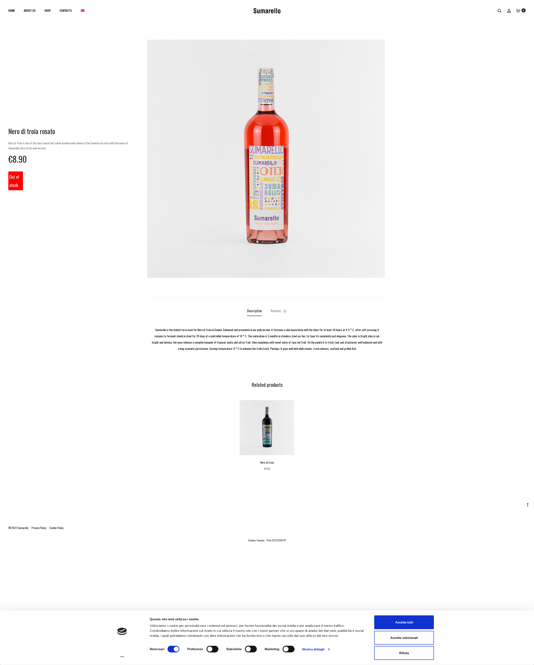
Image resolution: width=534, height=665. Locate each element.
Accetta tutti (404, 622)
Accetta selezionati (404, 637)
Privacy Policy (38, 527)
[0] (518, 10)
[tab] (254, 311)
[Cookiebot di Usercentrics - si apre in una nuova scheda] (122, 657)
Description (254, 310)
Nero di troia (267, 462)
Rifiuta (404, 653)
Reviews (278, 310)
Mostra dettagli (313, 649)
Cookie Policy (56, 527)
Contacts (66, 10)
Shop (47, 10)
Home (11, 10)
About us (29, 10)
